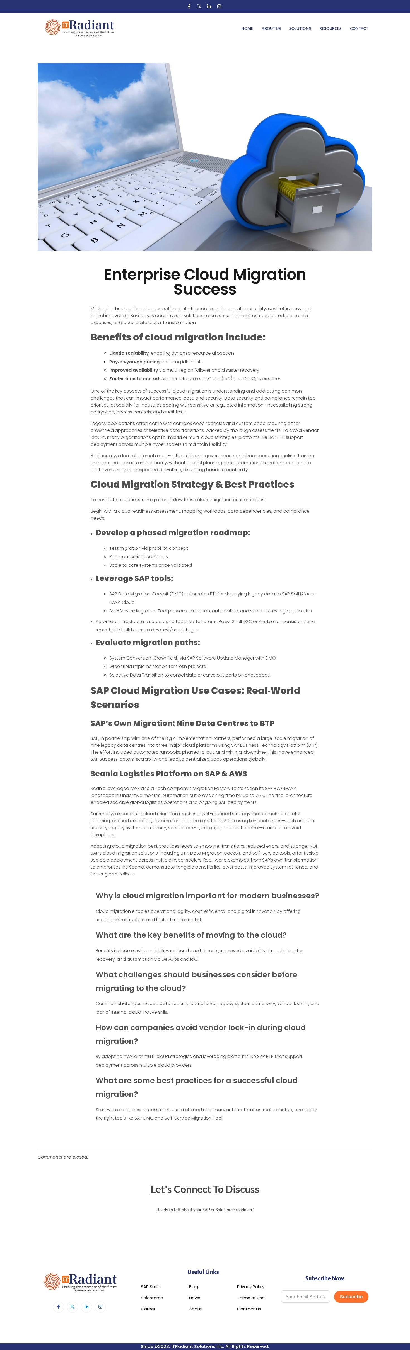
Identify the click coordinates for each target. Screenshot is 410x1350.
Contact (359, 28)
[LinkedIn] (209, 6)
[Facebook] (189, 6)
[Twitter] (199, 6)
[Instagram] (219, 6)
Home (247, 28)
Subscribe (351, 1296)
